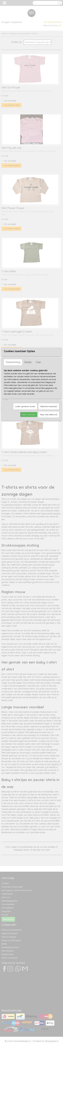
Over (38, 362)
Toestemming (13, 362)
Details (28, 362)
